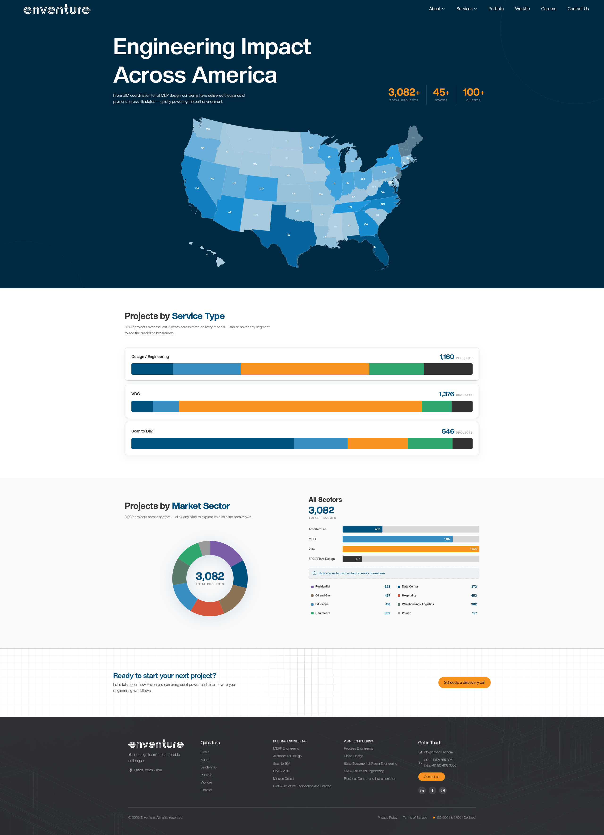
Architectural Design (287, 756)
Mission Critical (283, 778)
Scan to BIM (281, 763)
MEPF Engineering (286, 748)
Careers (548, 8)
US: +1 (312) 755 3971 (438, 760)
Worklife (522, 8)
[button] (226, 554)
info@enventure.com (438, 752)
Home (205, 752)
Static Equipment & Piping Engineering (370, 763)
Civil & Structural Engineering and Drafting (302, 786)
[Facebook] (432, 790)
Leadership (209, 767)
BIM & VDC (281, 771)
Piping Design (353, 756)
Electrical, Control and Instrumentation (370, 778)
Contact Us (578, 8)
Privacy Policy (387, 817)
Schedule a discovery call (464, 682)
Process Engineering (358, 748)
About (434, 8)
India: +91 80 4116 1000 (440, 765)
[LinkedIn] (422, 790)
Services (465, 8)
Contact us (431, 777)
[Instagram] (443, 790)
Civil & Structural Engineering (364, 771)
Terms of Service (415, 817)
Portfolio (496, 8)
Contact (206, 790)
